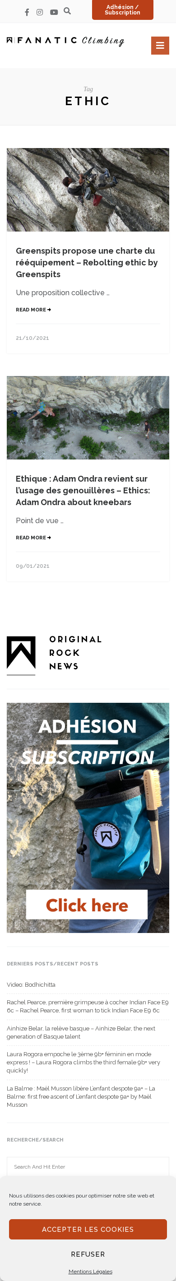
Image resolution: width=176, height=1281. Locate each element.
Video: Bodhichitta (31, 984)
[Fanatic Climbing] (65, 42)
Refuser (88, 1254)
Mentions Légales (90, 1271)
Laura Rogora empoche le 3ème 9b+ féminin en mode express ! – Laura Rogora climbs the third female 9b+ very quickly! (83, 1062)
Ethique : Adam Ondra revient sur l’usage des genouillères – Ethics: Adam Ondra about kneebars (83, 490)
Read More (31, 309)
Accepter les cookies (88, 1229)
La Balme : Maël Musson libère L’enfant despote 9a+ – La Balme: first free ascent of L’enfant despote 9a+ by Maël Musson (81, 1096)
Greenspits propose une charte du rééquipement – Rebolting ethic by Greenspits (87, 262)
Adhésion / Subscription (122, 10)
